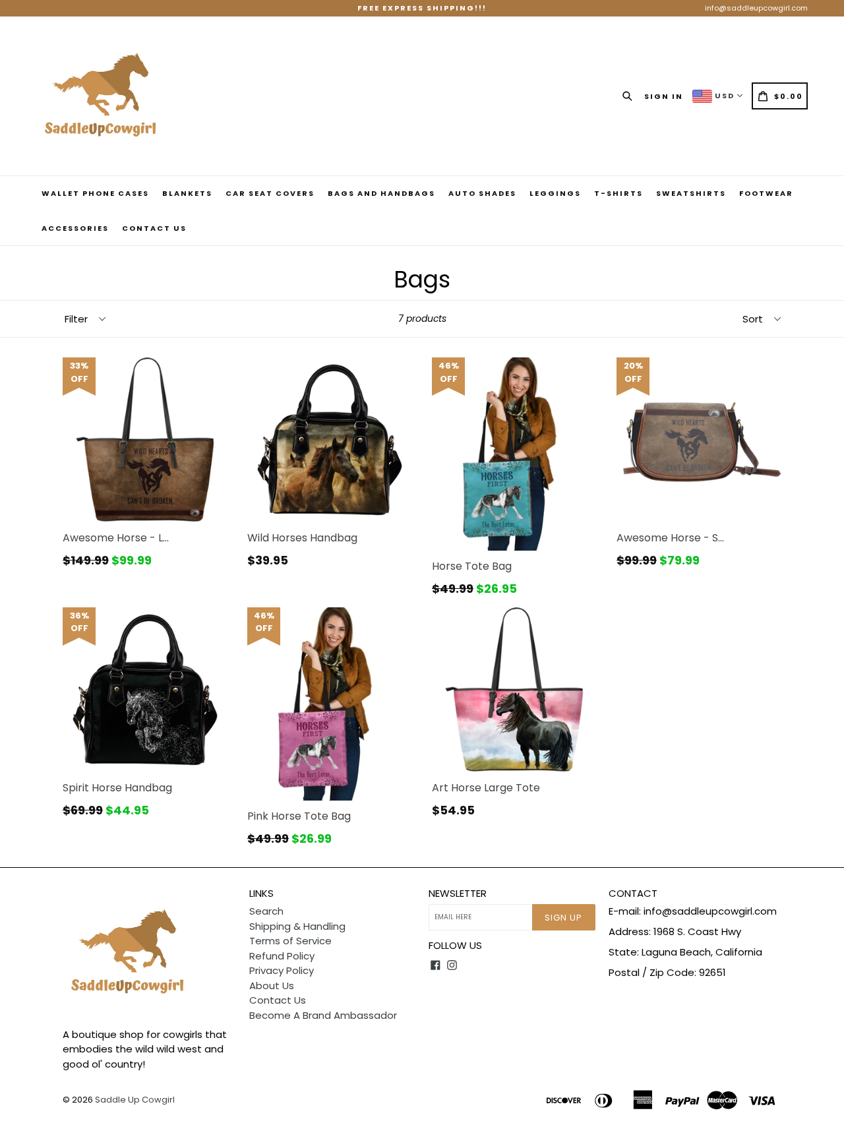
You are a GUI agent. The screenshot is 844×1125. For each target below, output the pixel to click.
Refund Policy (282, 956)
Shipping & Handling (297, 926)
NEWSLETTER (458, 893)
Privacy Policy (281, 970)
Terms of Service (290, 941)
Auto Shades (482, 193)
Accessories (75, 228)
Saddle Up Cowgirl (135, 1099)
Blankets (187, 193)
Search (266, 911)
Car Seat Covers (270, 193)
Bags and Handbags (381, 193)
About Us (271, 985)
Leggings (555, 193)
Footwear (766, 193)
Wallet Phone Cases (95, 193)
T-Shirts (618, 193)
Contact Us (154, 228)
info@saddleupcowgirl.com (756, 8)
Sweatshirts (691, 193)
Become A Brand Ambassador (323, 1015)
